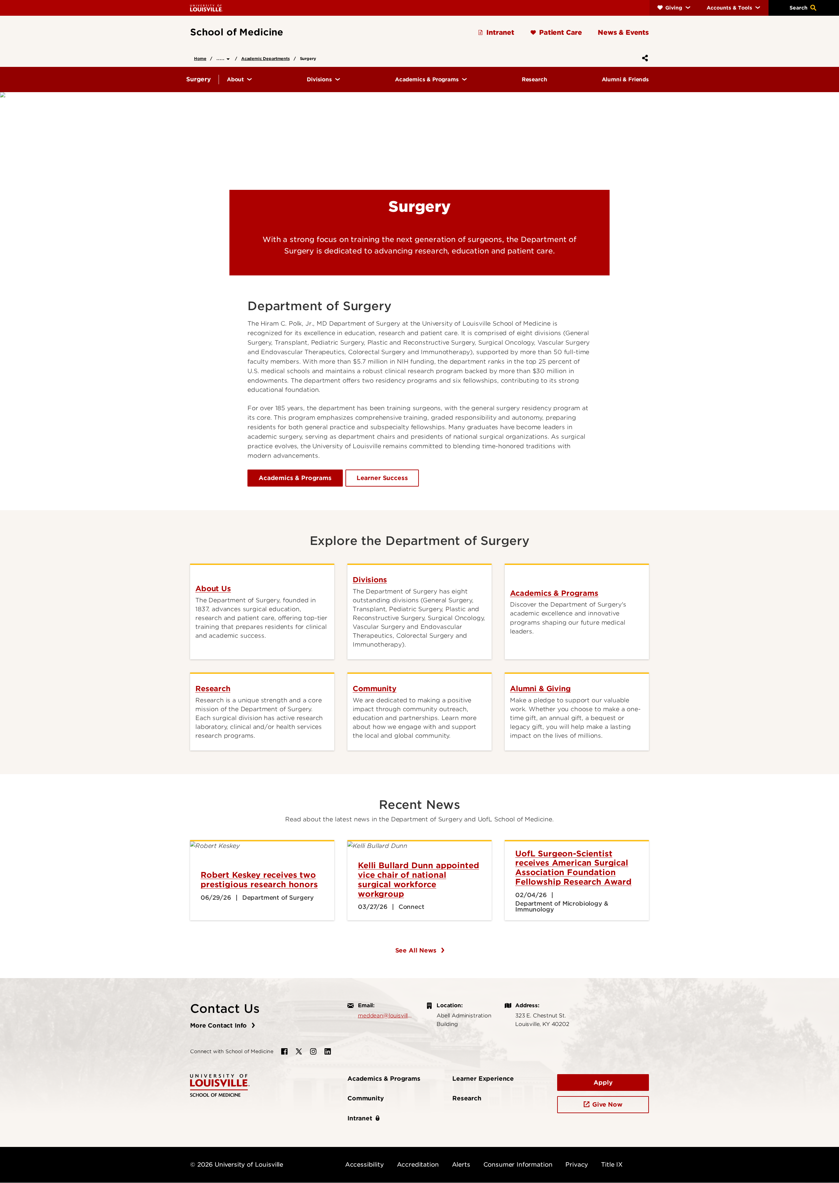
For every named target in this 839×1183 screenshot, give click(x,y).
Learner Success (382, 477)
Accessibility (364, 1164)
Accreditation (418, 1164)
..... (221, 57)
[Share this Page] (643, 58)
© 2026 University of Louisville (236, 1164)
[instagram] (313, 1051)
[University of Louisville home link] (206, 7)
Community (365, 1098)
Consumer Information (518, 1164)
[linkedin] (327, 1051)
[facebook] (284, 1051)
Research (466, 1098)
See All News (417, 950)
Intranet (359, 1118)
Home (200, 58)
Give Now (607, 1104)
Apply (603, 1082)
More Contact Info (219, 1025)
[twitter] (299, 1051)
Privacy (576, 1164)
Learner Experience (483, 1078)
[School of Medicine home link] (220, 1084)
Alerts (461, 1164)
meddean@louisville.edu (385, 1015)
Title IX (612, 1164)
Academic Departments (265, 58)
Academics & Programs (295, 477)
